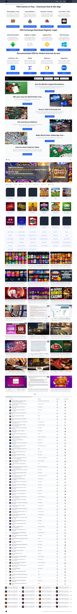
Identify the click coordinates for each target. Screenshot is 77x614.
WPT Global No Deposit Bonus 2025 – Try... (19, 511)
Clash (67, 198)
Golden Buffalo (10, 198)
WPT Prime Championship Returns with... (19, 571)
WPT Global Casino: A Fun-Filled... (18, 550)
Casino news (55, 245)
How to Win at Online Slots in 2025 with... (19, 484)
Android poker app (15, 461)
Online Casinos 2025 (15, 563)
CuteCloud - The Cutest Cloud (13, 58)
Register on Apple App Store (29, 35)
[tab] (9, 184)
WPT (12, 464)
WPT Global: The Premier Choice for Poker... (19, 442)
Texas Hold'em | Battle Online (30, 11)
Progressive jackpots (33, 235)
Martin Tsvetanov (15, 557)
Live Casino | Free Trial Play (64, 11)
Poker (64, 1)
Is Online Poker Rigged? (16, 568)
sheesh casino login (21, 249)
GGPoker (13, 554)
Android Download (13, 35)
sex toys (13, 578)
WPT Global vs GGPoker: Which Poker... (18, 454)
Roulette (55, 231)
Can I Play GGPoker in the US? (17, 553)
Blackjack (44, 231)
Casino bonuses (10, 238)
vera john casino (15, 404)
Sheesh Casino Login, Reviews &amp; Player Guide (15, 4)
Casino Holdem (33, 227)
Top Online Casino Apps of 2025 (17, 526)
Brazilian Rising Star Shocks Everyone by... (19, 412)
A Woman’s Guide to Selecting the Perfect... (19, 577)
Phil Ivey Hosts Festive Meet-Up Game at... (19, 523)
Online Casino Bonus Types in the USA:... (19, 424)
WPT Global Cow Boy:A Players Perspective (19, 436)
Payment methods (21, 245)
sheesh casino (10, 249)
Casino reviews (67, 238)
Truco (21, 198)
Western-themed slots (16, 437)
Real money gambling (67, 245)
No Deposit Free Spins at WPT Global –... (19, 409)
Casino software (32, 245)
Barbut (10, 227)
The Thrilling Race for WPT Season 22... (19, 559)
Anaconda (21, 212)
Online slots (55, 235)
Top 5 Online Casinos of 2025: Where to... (19, 562)
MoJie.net (47, 58)
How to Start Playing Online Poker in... (18, 406)
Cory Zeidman (14, 479)
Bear (55, 198)
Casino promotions (67, 242)
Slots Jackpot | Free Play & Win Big (13, 11)
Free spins (10, 245)
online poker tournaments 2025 (17, 401)
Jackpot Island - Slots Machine (67, 227)
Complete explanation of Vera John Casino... (19, 403)
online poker (14, 407)
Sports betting (44, 235)
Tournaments (21, 242)
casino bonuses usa (15, 497)
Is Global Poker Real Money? (17, 541)
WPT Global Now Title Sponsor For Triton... (19, 487)
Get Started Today (49, 91)
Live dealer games (21, 235)
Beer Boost (44, 198)
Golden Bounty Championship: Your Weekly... (20, 535)
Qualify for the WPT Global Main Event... (19, 451)
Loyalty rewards (44, 245)
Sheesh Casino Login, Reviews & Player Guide (56, 611)
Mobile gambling (32, 238)
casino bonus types (15, 425)
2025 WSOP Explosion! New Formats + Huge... (20, 538)
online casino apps (15, 527)
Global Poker (14, 542)
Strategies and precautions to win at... (18, 505)
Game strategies (10, 242)
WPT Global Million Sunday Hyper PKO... (19, 547)
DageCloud (64, 58)
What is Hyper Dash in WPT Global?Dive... (19, 580)
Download (69, 1)
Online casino (10, 231)
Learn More (19, 177)
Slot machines (33, 231)
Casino (57, 1)
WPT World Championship (16, 467)
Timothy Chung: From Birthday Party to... (19, 463)
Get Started (12, 177)
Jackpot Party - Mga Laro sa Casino (56, 227)
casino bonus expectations (16, 458)
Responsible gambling (44, 238)
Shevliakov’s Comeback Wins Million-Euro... (19, 448)
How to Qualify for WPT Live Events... (18, 430)
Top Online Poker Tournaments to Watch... (19, 400)
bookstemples (55, 212)
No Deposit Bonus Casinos (16, 476)
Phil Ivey (13, 524)
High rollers (55, 238)
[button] (33, 394)
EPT (12, 413)
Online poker (33, 242)
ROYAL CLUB (44, 227)
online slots (14, 485)
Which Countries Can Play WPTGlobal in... (19, 493)
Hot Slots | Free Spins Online (47, 11)
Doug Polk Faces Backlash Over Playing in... (19, 418)
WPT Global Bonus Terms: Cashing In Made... (20, 517)
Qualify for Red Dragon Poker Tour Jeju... (19, 520)
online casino (14, 509)
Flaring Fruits (10, 212)
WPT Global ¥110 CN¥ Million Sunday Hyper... (20, 502)
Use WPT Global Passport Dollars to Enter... (19, 472)
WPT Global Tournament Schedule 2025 (19, 490)
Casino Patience (67, 212)
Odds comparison (55, 242)
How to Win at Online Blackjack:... (18, 439)
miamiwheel (44, 212)
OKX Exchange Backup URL (64, 35)
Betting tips (44, 242)
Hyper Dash (14, 581)
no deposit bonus (15, 512)
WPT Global (14, 410)
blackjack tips (14, 440)
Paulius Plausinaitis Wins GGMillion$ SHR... (19, 583)
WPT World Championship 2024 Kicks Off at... (20, 466)
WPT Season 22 (14, 560)
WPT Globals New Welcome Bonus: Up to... (19, 529)
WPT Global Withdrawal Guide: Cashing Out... (20, 469)
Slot (61, 1)
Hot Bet (32, 198)
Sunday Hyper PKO (15, 422)
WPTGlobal (14, 494)
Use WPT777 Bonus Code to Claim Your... (19, 445)
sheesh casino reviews (33, 249)
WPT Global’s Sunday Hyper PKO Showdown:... (20, 421)
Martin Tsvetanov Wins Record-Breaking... (19, 556)
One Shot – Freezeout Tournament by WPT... (19, 427)
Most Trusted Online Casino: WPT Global (19, 499)
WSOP (13, 416)
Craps (67, 235)
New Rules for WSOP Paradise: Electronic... (19, 433)
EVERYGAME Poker (15, 533)
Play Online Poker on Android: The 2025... (19, 460)
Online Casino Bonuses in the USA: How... (19, 496)
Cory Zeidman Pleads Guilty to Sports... (19, 478)
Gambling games (21, 231)
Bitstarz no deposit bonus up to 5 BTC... (19, 514)
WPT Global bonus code (16, 446)
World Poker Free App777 (21, 169)
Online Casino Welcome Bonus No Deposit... (19, 508)
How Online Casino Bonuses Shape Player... (19, 457)
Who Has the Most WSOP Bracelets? (18, 415)
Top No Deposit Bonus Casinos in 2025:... (19, 475)
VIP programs (21, 238)
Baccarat (21, 227)
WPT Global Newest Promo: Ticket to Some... (19, 481)
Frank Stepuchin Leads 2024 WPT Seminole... (20, 574)
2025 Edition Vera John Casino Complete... (19, 565)
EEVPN (30, 58)
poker (13, 584)
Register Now (47, 35)
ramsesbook (32, 212)
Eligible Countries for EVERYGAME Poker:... (19, 532)
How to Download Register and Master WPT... (20, 544)
